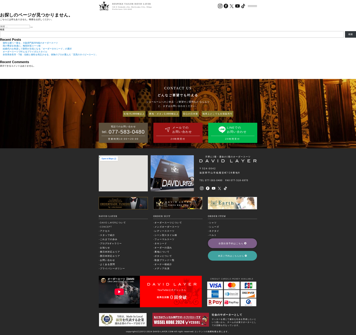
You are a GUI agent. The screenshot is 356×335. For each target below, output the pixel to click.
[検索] (31, 27)
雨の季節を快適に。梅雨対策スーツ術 (22, 46)
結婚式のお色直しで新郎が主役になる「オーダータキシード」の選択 (37, 49)
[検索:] (15, 26)
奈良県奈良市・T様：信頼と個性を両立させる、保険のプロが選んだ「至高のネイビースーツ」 (50, 54)
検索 (2, 29)
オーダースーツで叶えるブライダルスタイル (25, 51)
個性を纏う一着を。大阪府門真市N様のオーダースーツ (30, 43)
